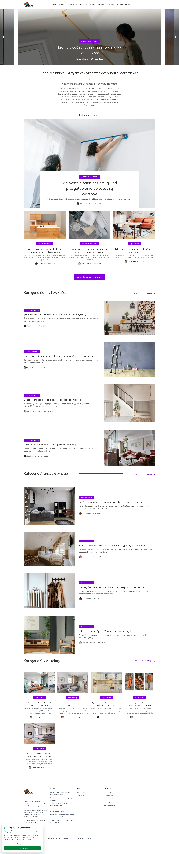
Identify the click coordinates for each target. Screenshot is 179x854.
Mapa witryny (89, 838)
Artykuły (54, 788)
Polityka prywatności (48, 838)
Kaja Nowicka (81, 795)
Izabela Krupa (81, 792)
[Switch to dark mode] (153, 4)
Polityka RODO (67, 838)
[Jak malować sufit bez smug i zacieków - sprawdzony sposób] (89, 37)
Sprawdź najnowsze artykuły (89, 277)
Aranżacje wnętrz (90, 4)
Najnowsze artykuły (59, 4)
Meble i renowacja (126, 4)
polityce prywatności (29, 839)
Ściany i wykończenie (74, 4)
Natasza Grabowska (83, 799)
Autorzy (80, 788)
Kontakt (58, 838)
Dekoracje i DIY (113, 4)
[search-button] (149, 4)
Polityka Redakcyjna (78, 838)
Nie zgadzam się (22, 844)
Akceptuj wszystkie (22, 848)
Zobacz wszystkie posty (144, 293)
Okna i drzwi (107, 809)
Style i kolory (101, 4)
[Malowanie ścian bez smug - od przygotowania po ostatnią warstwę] (89, 163)
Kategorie (108, 788)
